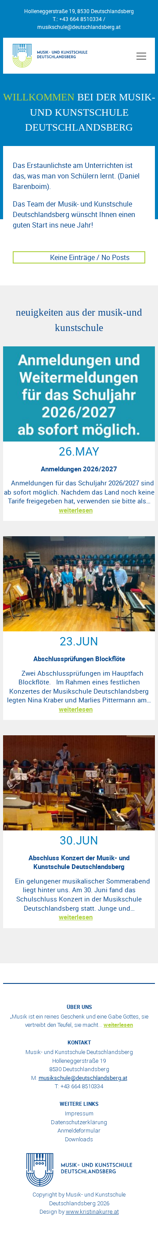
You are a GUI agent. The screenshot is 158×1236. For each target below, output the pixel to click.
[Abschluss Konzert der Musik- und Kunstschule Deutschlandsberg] (79, 827)
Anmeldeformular (79, 1130)
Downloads (79, 1139)
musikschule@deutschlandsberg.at (79, 26)
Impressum (79, 1113)
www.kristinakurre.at (92, 1211)
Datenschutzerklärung (79, 1122)
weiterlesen (76, 510)
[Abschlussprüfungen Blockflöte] (79, 628)
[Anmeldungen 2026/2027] (79, 439)
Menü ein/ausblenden (140, 56)
